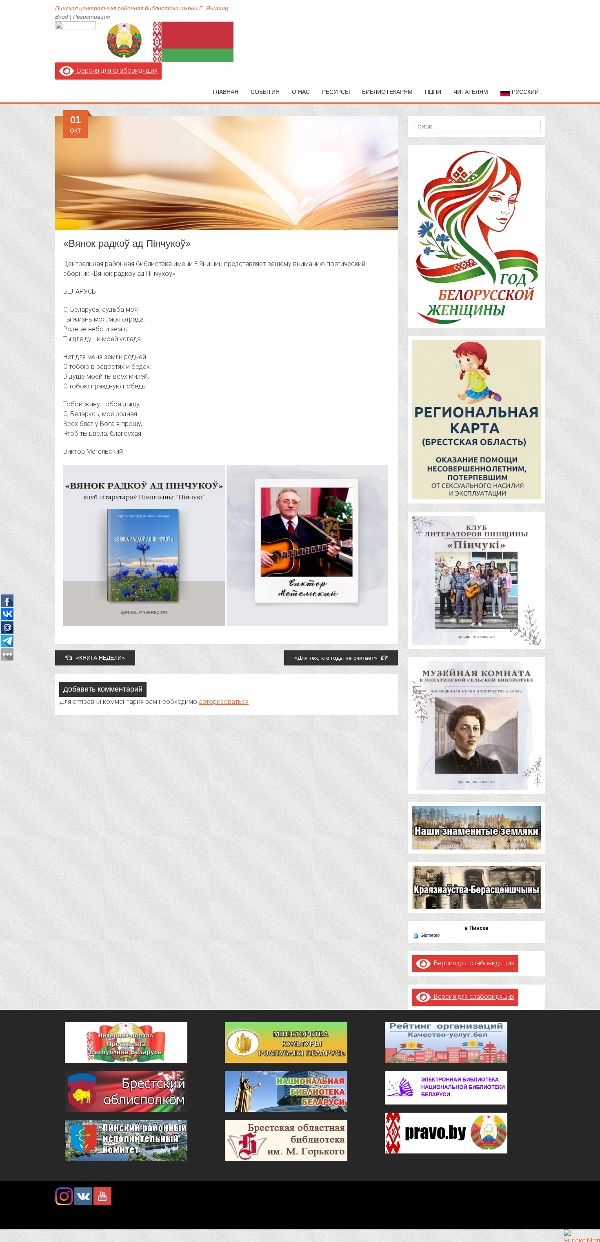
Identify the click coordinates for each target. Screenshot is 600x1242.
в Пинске (476, 928)
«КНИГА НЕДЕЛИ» (100, 657)
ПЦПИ (433, 92)
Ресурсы (336, 92)
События (265, 92)
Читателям (470, 92)
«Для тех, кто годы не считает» (335, 657)
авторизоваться (224, 701)
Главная (225, 92)
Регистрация (91, 16)
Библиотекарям (387, 92)
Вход (61, 16)
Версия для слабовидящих (116, 70)
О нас (301, 92)
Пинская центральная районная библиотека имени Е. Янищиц (141, 8)
